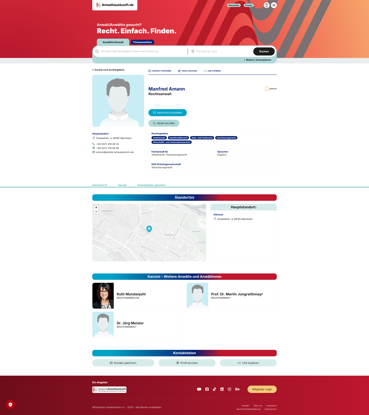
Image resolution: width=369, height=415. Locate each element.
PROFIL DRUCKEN (189, 71)
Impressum (271, 405)
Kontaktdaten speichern (152, 185)
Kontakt (245, 405)
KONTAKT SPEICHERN (161, 71)
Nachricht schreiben (169, 112)
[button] (149, 229)
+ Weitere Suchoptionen (257, 59)
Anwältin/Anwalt (113, 42)
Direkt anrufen (166, 123)
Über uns (258, 405)
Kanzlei (122, 185)
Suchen (264, 51)
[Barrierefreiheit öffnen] (267, 5)
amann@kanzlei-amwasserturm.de (115, 152)
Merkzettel (234, 5)
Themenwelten (142, 42)
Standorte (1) (99, 185)
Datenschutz (271, 409)
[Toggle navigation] (274, 5)
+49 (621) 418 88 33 (107, 144)
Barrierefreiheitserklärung (248, 409)
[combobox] (140, 51)
